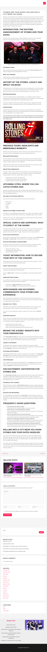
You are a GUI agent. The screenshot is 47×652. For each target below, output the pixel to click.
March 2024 (5, 594)
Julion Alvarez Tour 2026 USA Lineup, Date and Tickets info (15, 546)
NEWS (4, 608)
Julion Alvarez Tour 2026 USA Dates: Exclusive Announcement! (16, 548)
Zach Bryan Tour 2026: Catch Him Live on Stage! (11, 640)
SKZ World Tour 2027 (7, 541)
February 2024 (6, 596)
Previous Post (4, 453)
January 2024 (5, 598)
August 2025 (5, 574)
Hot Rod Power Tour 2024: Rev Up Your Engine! (32, 475)
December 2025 (6, 570)
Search (4, 530)
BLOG (4, 606)
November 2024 (6, 580)
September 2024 (6, 584)
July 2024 (5, 588)
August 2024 (5, 586)
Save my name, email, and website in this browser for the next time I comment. (21, 511)
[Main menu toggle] (44, 3)
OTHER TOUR (13, 477)
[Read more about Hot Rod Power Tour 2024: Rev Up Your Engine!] (34, 467)
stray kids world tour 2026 (8, 543)
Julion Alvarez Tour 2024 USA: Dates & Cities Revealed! (13, 475)
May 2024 (5, 592)
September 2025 (6, 572)
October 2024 (6, 582)
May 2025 (5, 578)
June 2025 (5, 576)
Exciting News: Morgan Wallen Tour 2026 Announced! (14, 551)
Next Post (43, 453)
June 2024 (5, 590)
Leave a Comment (6, 477)
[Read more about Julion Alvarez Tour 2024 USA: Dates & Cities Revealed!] (13, 467)
